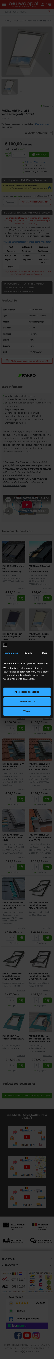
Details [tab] (28, 653)
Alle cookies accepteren (27, 692)
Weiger (27, 711)
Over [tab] (44, 653)
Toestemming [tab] (10, 653)
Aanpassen (25, 701)
